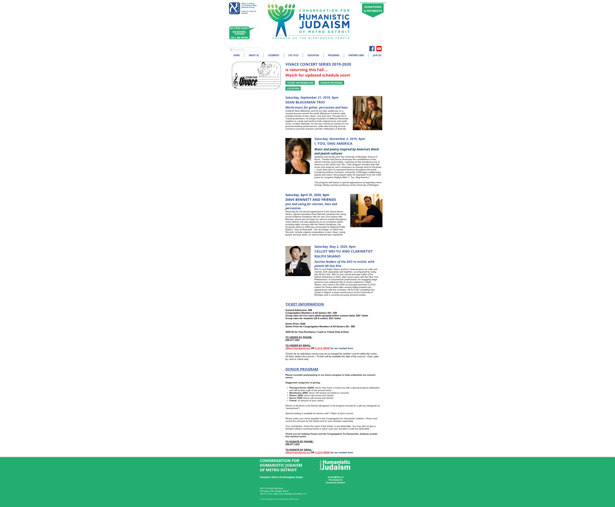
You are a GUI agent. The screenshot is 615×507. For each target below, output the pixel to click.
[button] (253, 55)
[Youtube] (379, 48)
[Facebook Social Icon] (372, 48)
